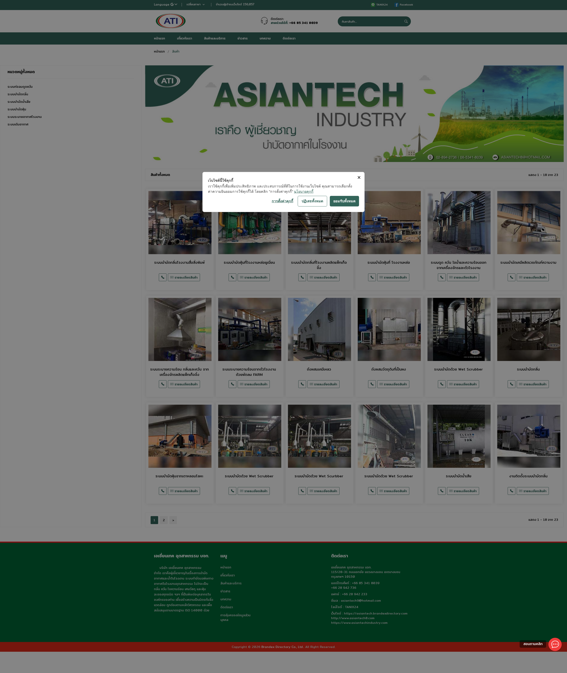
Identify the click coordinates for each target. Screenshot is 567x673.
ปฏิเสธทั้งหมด (312, 201)
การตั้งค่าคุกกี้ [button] (282, 201)
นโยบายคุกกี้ (303, 191)
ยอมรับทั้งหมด (344, 201)
